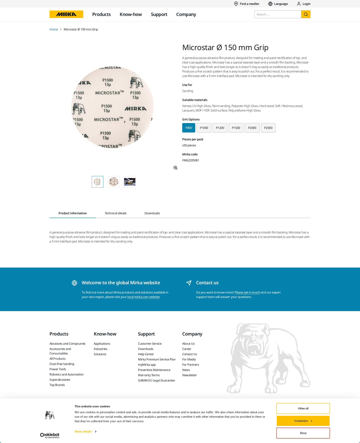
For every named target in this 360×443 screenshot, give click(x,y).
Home (54, 29)
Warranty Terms (149, 375)
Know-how (131, 14)
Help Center (146, 354)
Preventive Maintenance (154, 370)
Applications (102, 343)
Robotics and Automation (67, 374)
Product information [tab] (72, 213)
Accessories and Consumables (60, 351)
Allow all (303, 408)
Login (306, 4)
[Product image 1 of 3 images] (114, 108)
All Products (57, 359)
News (186, 370)
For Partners (190, 365)
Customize (301, 420)
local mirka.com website (143, 297)
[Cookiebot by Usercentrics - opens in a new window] (49, 435)
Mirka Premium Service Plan (157, 359)
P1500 (236, 128)
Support (159, 14)
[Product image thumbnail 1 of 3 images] (97, 182)
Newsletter (189, 375)
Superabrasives (60, 380)
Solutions (100, 354)
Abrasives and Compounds (68, 343)
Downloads (145, 349)
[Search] (305, 14)
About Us (188, 343)
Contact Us (189, 354)
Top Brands (57, 385)
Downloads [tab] (152, 213)
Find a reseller (249, 4)
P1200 (220, 128)
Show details (83, 431)
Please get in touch (247, 292)
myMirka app (147, 365)
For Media (189, 359)
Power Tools (58, 369)
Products (101, 14)
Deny (303, 433)
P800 (188, 128)
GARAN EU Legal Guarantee (156, 380)
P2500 (268, 128)
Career (186, 349)
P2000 (252, 128)
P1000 (204, 128)
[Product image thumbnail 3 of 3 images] (130, 182)
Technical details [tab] (116, 213)
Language (281, 4)
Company (186, 14)
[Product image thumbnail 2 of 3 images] (113, 182)
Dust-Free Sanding (62, 364)
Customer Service (149, 343)
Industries (100, 349)
